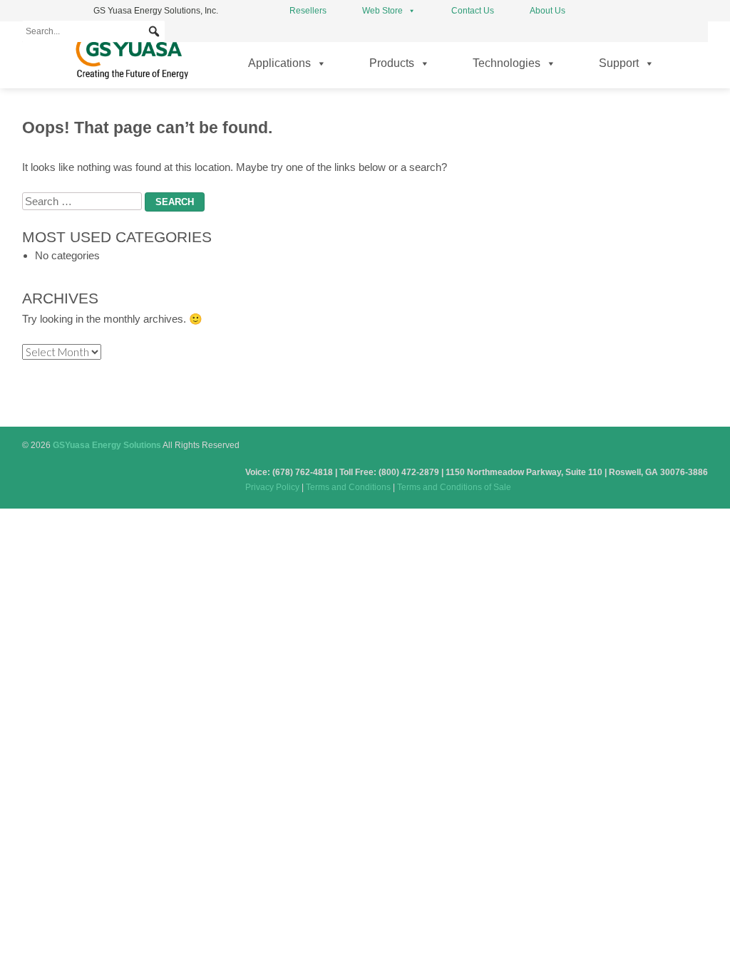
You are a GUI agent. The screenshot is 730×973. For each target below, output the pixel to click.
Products (391, 63)
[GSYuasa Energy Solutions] (131, 79)
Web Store (382, 11)
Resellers (308, 11)
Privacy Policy (272, 487)
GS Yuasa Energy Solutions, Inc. (155, 11)
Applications (279, 63)
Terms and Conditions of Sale (454, 487)
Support (619, 63)
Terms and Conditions (348, 487)
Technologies (506, 63)
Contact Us (472, 11)
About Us (547, 11)
